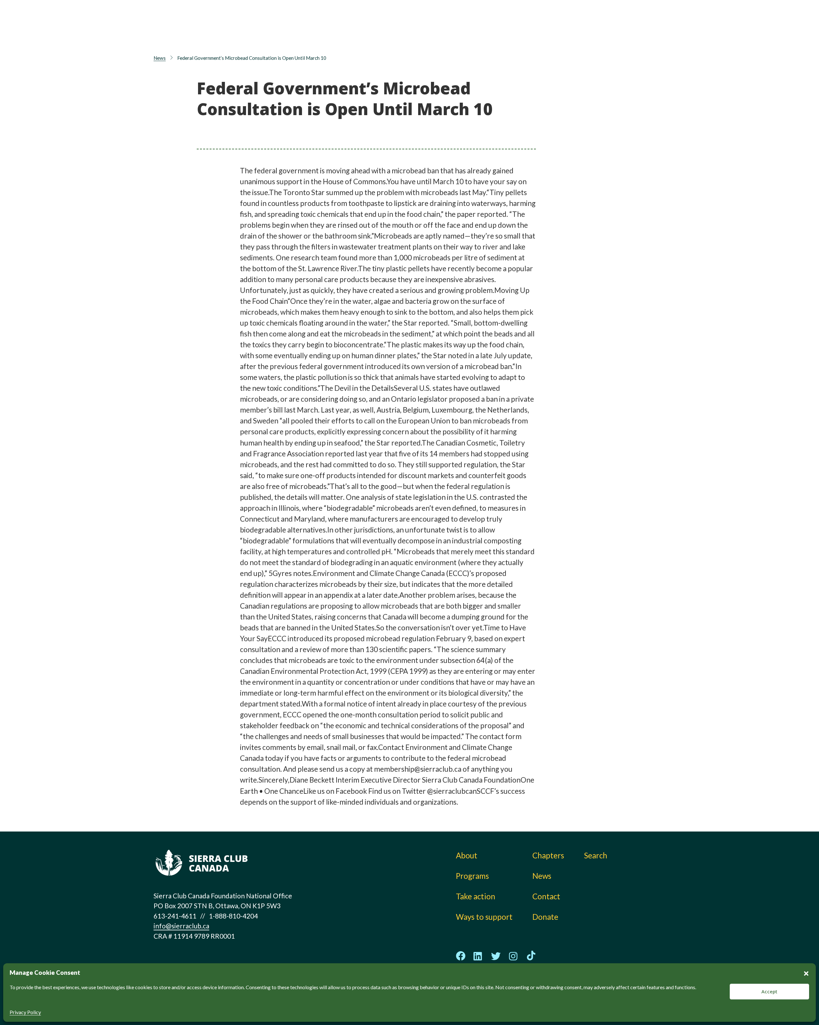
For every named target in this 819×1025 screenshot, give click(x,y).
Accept (769, 991)
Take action (467, 21)
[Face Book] (460, 956)
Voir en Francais (628, 37)
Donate (626, 22)
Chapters (556, 21)
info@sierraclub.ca (181, 926)
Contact (546, 896)
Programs (396, 35)
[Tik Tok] (531, 955)
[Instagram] (513, 956)
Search (595, 855)
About (390, 21)
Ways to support (476, 35)
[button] (806, 972)
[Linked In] (478, 956)
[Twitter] (496, 956)
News (550, 35)
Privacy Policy (25, 1012)
